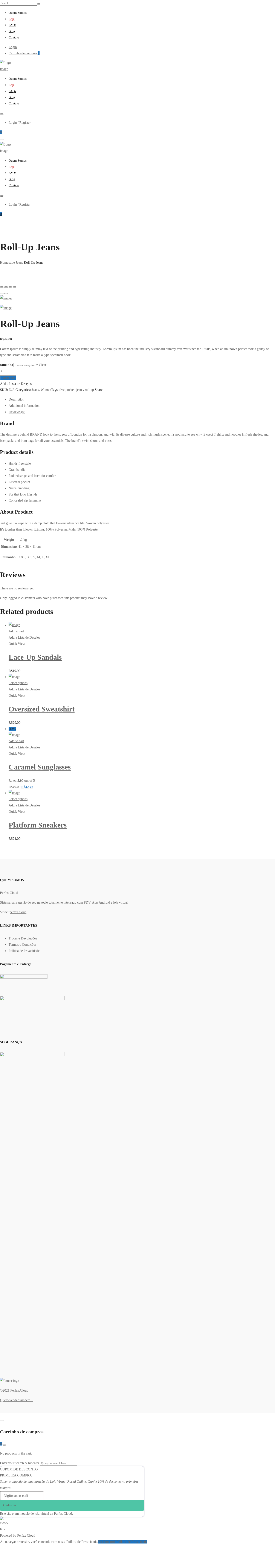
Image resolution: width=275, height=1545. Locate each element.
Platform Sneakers (38, 825)
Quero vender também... (16, 1400)
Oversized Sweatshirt (42, 709)
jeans (79, 390)
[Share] (6, 287)
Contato (14, 37)
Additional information (24, 405)
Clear (42, 365)
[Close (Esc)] (1, 287)
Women (46, 390)
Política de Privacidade (24, 951)
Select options (18, 683)
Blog (12, 31)
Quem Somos (18, 12)
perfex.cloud (17, 912)
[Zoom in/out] (14, 287)
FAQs (12, 25)
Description (16, 399)
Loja (12, 19)
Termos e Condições (22, 944)
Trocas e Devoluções (23, 938)
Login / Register (20, 122)
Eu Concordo (107, 1541)
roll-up (89, 390)
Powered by (8, 1535)
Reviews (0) (17, 412)
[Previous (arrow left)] (1, 293)
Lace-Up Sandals (35, 657)
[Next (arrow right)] (6, 293)
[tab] (142, 399)
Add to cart (8, 377)
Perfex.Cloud (19, 1390)
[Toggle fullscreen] (10, 287)
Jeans (35, 390)
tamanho (6, 365)
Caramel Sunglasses (40, 767)
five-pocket (67, 390)
